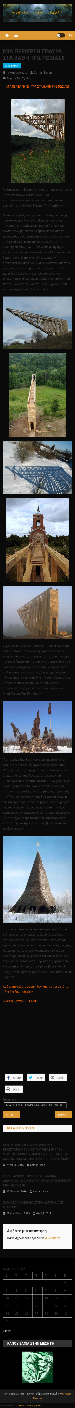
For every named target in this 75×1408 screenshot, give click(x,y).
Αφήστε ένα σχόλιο (19, 78)
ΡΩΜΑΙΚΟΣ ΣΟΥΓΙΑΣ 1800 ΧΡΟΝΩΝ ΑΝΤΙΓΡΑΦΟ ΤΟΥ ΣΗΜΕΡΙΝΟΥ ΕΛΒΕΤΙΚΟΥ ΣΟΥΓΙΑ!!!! (65, 1115)
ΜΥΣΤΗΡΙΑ (11, 65)
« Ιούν (7, 1331)
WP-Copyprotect (33, 1405)
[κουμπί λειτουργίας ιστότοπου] (61, 35)
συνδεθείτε (52, 1238)
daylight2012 (43, 1213)
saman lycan (43, 72)
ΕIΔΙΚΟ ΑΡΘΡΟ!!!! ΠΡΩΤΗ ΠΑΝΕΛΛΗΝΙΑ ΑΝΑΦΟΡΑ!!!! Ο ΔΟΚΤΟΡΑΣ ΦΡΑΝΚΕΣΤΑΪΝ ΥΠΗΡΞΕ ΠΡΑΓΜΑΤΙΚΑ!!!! (37, 1180)
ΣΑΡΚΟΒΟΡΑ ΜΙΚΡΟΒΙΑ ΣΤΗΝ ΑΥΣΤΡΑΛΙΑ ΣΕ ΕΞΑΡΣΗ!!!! (33, 1205)
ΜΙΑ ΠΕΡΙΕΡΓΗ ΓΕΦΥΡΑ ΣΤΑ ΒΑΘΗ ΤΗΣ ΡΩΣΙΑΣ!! (35, 1105)
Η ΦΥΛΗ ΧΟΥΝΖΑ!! (14, 1115)
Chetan (21, 1405)
